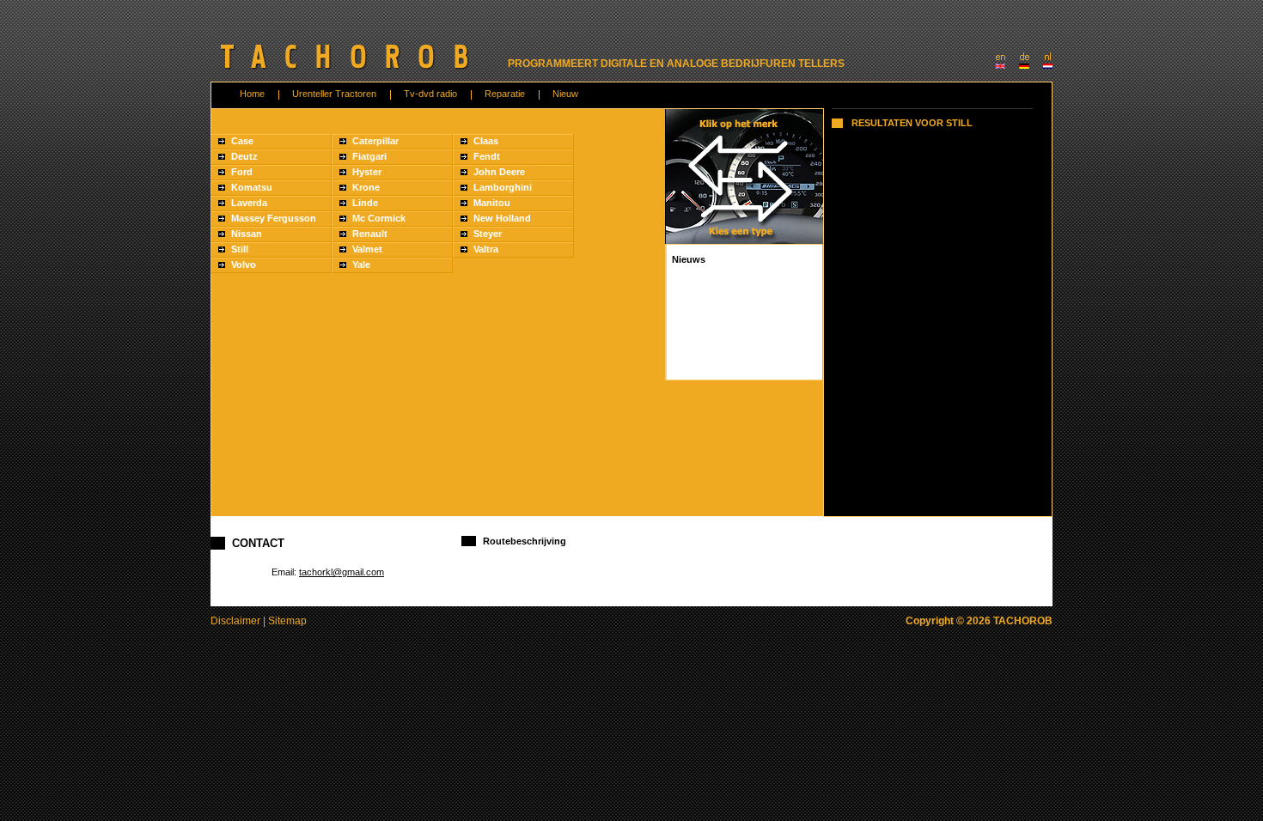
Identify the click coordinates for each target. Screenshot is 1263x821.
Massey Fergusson (273, 218)
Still (239, 249)
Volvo (243, 264)
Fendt (486, 156)
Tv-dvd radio (430, 93)
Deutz (244, 156)
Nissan (246, 233)
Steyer (487, 233)
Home (252, 93)
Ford (242, 172)
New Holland (502, 218)
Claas (485, 141)
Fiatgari (369, 156)
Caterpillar (375, 141)
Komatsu (251, 187)
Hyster (366, 172)
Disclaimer (235, 621)
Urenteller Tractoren (334, 93)
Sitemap (287, 621)
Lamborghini (502, 187)
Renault (369, 233)
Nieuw (565, 93)
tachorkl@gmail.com (341, 572)
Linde (365, 203)
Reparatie (505, 93)
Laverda (249, 203)
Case (242, 141)
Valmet (367, 249)
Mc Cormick (379, 218)
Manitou (491, 203)
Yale (361, 264)
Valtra (485, 249)
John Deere (499, 172)
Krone (366, 187)
